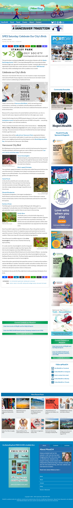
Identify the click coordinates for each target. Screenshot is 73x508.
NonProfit (4, 22)
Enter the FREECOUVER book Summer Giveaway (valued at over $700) (23, 330)
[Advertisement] (25, 304)
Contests (55, 445)
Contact (38, 22)
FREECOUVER (37, 20)
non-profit (19, 283)
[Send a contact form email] (63, 22)
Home (41, 476)
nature (15, 283)
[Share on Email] (21, 46)
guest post (20, 281)
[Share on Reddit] (27, 46)
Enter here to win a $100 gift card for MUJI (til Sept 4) (18, 326)
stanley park (27, 281)
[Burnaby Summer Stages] (62, 240)
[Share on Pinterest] (10, 46)
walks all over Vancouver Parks (24, 135)
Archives (66, 445)
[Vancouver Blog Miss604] (36, 7)
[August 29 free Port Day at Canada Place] (62, 49)
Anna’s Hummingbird (23, 156)
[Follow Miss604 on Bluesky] (52, 22)
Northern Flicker (7, 204)
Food (12, 22)
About (31, 22)
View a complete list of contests (24, 333)
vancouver (32, 281)
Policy (41, 486)
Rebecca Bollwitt (7, 39)
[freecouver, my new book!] (19, 487)
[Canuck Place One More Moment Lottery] (62, 207)
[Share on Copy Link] (39, 46)
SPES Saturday (40, 66)
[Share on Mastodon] (44, 46)
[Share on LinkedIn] (16, 46)
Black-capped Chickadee (25, 167)
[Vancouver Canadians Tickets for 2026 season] (37, 28)
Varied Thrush (6, 179)
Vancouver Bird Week (21, 103)
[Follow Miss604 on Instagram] (55, 22)
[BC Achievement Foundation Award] (62, 151)
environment (14, 281)
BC (10, 281)
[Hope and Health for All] (62, 120)
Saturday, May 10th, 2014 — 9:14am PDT (12, 41)
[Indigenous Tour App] (62, 101)
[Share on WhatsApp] (33, 46)
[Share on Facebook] (4, 46)
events (11, 283)
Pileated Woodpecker (8, 192)
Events (25, 22)
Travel (18, 22)
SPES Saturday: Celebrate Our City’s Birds (24, 36)
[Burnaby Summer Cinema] (62, 175)
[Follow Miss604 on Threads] (58, 22)
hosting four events (7, 120)
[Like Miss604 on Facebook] (60, 22)
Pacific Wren (21, 213)
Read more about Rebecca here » (50, 470)
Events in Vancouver (45, 489)
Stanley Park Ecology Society (29, 283)
